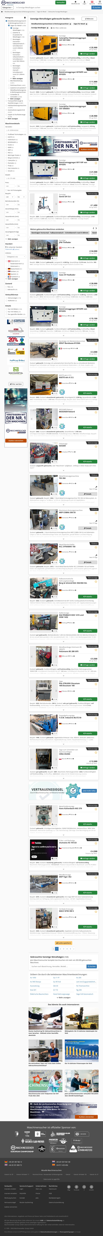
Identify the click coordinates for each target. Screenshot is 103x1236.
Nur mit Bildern (15, 309)
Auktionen (12, 300)
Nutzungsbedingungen (67, 1232)
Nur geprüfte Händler (16, 314)
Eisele (11, 145)
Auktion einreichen (88, 149)
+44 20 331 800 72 (15, 1165)
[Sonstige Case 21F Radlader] (44, 282)
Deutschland (16, 269)
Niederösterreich (17, 264)
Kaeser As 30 (9, 1174)
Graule (11, 171)
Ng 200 (79, 990)
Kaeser (68, 1174)
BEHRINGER (13, 142)
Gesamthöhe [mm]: (11, 224)
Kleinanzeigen (14, 298)
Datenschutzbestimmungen (49, 1232)
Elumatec (12, 163)
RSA (10, 153)
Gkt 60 (55, 986)
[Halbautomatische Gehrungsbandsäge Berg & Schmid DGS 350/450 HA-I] (44, 588)
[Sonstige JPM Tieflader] (44, 249)
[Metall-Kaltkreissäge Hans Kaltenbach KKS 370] (44, 815)
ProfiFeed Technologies (17, 134)
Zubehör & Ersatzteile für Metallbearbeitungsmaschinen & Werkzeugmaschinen (20, 90)
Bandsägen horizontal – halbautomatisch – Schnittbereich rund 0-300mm (19, 44)
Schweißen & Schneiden (16, 96)
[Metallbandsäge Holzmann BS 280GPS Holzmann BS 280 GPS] (44, 656)
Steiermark (15, 266)
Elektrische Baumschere (39, 994)
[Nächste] (56, 45)
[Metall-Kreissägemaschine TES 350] (44, 485)
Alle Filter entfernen (59, 28)
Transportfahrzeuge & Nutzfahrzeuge (15, 102)
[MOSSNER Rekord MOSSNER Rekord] (44, 418)
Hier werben (17, 384)
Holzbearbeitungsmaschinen (17, 107)
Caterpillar (12, 160)
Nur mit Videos (14, 312)
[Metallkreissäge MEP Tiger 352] (44, 884)
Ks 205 (78, 978)
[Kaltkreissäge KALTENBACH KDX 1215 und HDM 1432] (44, 622)
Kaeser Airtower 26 (80, 1174)
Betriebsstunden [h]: (12, 201)
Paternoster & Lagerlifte (52, 1179)
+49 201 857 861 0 (15, 1162)
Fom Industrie (13, 168)
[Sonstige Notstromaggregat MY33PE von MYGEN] (44, 316)
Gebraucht (12, 289)
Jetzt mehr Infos (89, 791)
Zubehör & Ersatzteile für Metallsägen (18, 35)
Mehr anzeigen (64, 997)
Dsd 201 (33, 990)
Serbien (14, 271)
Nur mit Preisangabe (15, 190)
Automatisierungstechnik (16, 111)
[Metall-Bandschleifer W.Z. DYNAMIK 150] (44, 554)
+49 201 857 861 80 (63, 1162)
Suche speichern (64, 943)
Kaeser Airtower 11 (22, 1174)
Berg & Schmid (14, 158)
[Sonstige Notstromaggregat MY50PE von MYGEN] (44, 79)
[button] (100, 2)
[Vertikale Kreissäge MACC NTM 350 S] (44, 918)
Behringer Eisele (14, 155)
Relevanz (89, 19)
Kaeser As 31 (94, 1174)
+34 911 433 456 (62, 1165)
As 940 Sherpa (35, 982)
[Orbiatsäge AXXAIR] (44, 453)
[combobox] (16, 256)
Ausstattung (34, 986)
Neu (10, 287)
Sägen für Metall (18, 25)
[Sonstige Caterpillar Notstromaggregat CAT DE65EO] (44, 113)
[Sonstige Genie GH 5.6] (44, 203)
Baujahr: (8, 193)
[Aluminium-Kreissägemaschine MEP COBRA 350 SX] (44, 519)
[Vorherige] (31, 45)
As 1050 (33, 978)
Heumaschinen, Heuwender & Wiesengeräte (47, 1174)
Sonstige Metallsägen (18, 29)
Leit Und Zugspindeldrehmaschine (89, 982)
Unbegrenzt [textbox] (12, 257)
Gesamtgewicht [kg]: (12, 232)
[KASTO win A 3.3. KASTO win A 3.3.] (44, 384)
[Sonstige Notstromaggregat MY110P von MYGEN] (44, 169)
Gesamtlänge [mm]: (12, 209)
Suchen (97, 7)
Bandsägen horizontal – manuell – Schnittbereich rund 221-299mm (18, 71)
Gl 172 (55, 990)
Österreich (12, 249)
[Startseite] (2, 12)
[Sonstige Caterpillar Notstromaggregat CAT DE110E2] (44, 45)
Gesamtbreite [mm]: (12, 216)
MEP (10, 150)
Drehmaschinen (17, 85)
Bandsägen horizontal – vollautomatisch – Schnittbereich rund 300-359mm (19, 58)
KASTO (11, 137)
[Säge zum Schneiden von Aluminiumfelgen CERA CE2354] (44, 759)
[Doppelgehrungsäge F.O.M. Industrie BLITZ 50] (44, 724)
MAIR (10, 147)
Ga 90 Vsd (57, 982)
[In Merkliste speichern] (96, 38)
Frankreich (15, 277)
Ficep (10, 166)
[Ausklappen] (63, 64)
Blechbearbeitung (16, 82)
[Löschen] (70, 24)
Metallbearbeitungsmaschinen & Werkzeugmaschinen (18, 22)
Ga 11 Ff (56, 978)
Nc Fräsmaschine (82, 986)
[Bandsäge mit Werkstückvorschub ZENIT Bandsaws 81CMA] (44, 350)
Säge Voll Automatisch (84, 994)
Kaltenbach (13, 140)
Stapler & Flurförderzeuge (16, 116)
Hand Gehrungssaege (61, 994)
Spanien (14, 274)
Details (88, 494)
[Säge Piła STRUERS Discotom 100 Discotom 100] (44, 690)
